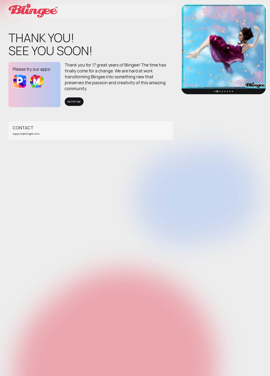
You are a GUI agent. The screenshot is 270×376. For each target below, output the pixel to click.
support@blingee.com (26, 133)
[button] (214, 91)
